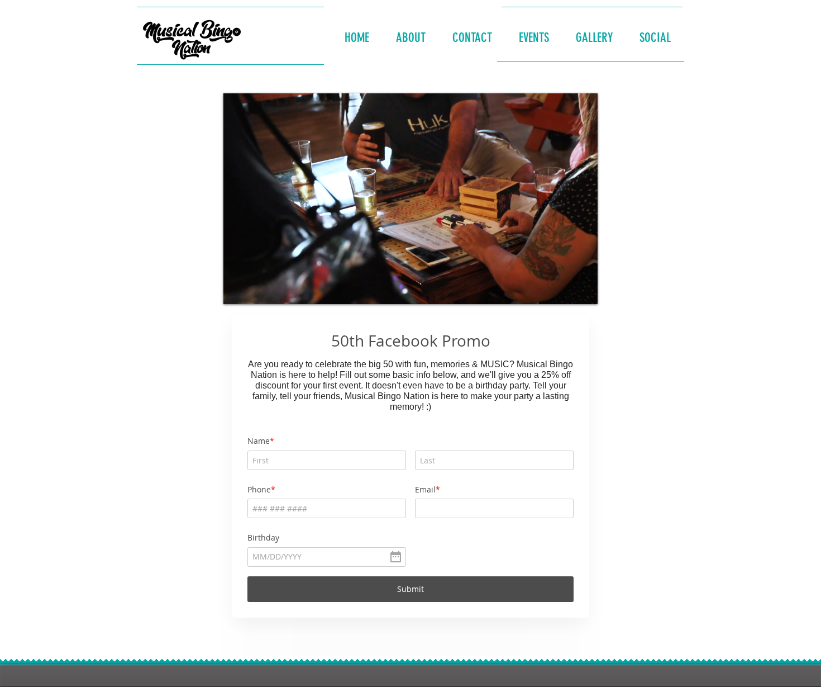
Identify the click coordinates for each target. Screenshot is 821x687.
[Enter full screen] (582, 289)
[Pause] (238, 289)
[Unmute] (257, 289)
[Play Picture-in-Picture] (563, 289)
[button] (411, 33)
